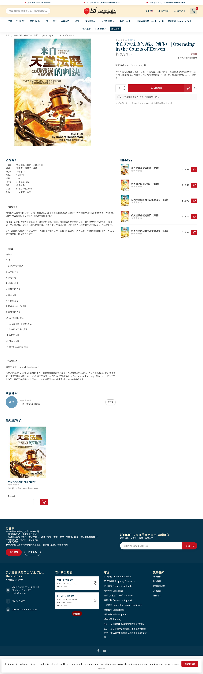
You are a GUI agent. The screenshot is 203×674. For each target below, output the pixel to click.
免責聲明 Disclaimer (114, 609)
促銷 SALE (125, 20)
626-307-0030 (18, 601)
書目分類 (50, 20)
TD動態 (20, 20)
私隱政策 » (102, 668)
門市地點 (32, 552)
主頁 (10, 20)
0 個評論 (132, 40)
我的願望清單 (159, 585)
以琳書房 (20, 171)
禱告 (29, 192)
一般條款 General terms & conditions (123, 604)
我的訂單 (157, 581)
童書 (77, 20)
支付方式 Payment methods (118, 585)
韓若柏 (19, 164)
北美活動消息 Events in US (150, 20)
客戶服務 (86, 28)
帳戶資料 (157, 576)
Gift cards (100, 28)
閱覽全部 (77, 613)
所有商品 (157, 595)
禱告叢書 (20, 185)
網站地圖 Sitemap (112, 619)
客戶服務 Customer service (117, 576)
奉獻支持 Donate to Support (118, 600)
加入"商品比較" (122, 103)
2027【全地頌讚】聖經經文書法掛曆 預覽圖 (124, 623)
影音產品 (65, 20)
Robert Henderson (33, 164)
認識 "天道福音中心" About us (118, 595)
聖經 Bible (35, 20)
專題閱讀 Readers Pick (179, 20)
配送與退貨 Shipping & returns (119, 581)
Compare (158, 590)
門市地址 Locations (113, 590)
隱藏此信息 (190, 663)
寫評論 (110, 402)
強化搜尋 (115, 28)
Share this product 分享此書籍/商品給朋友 (151, 103)
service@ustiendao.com (24, 609)
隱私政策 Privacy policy (116, 614)
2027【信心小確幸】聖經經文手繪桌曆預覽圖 (125, 628)
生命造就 (20, 192)
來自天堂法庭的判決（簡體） (22, 481)
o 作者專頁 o (108, 20)
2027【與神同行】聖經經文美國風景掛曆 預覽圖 (125, 635)
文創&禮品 (90, 20)
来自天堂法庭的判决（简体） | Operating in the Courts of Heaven (44, 35)
